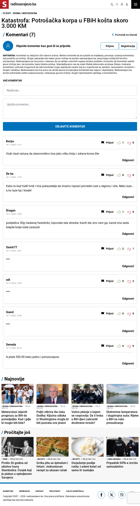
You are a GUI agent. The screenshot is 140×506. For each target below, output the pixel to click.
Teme (4, 459)
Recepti (40, 459)
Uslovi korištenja (75, 491)
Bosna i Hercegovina (25, 13)
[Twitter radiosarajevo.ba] (111, 495)
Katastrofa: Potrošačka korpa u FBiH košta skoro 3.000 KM (64, 23)
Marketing (8, 491)
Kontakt (40, 491)
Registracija (128, 46)
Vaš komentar (12, 80)
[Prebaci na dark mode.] (112, 4)
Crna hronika (113, 459)
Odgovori (128, 160)
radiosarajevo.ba (35, 496)
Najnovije (14, 379)
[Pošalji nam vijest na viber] (121, 495)
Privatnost (54, 491)
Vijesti (7, 13)
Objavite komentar (70, 126)
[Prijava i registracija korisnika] (122, 4)
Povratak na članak (126, 34)
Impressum (24, 491)
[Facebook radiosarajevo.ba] (101, 495)
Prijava (110, 46)
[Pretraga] (117, 4)
